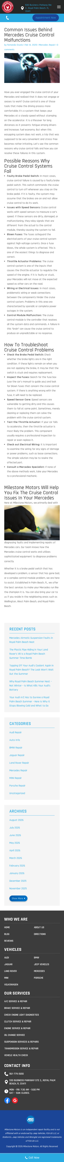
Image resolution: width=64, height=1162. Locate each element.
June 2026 (15, 835)
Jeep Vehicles (41, 964)
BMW (36, 957)
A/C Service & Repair (15, 1001)
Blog (6, 934)
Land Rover (10, 971)
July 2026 (14, 828)
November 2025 (18, 888)
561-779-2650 (18, 18)
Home (7, 927)
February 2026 (17, 866)
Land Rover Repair (19, 763)
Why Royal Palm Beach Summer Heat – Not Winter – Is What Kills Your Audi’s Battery (30, 686)
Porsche (38, 978)
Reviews (8, 941)
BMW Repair (15, 747)
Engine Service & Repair (17, 1028)
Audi (6, 957)
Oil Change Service (14, 1035)
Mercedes (39, 971)
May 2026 (14, 843)
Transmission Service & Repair (21, 1048)
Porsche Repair (17, 786)
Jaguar (8, 964)
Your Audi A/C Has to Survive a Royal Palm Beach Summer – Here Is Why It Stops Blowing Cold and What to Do (29, 701)
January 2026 (16, 873)
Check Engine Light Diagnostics (21, 1014)
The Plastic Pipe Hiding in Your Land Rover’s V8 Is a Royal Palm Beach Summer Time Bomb (28, 654)
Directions (40, 934)
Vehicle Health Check (16, 1055)
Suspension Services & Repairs (21, 1041)
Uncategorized (17, 793)
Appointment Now (45, 18)
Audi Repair (15, 732)
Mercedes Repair (47, 44)
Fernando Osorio (15, 44)
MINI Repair (15, 778)
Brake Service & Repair (17, 1008)
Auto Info (14, 740)
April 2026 (14, 850)
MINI (6, 978)
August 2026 (16, 820)
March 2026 (15, 858)
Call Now (34, 1158)
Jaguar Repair (17, 755)
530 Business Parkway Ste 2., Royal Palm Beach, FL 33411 (38, 8)
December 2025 (17, 881)
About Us (39, 927)
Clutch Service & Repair (17, 1021)
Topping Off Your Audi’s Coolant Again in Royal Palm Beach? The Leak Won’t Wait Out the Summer (31, 670)
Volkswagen (11, 984)
